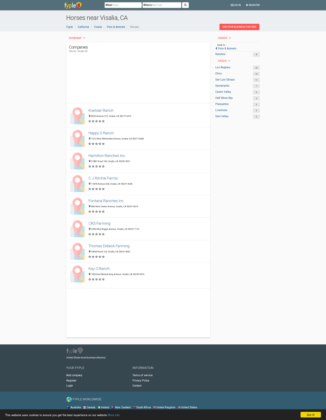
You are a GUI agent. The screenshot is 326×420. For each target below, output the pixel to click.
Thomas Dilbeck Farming (109, 246)
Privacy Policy (140, 380)
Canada (90, 407)
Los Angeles (222, 67)
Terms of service (142, 375)
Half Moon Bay (224, 98)
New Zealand (122, 407)
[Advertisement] (131, 79)
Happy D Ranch (101, 133)
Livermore (221, 110)
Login (69, 385)
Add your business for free (239, 26)
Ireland (104, 407)
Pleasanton (222, 104)
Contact (136, 385)
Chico (218, 73)
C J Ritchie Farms (103, 178)
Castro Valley (223, 91)
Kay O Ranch (99, 268)
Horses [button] (222, 38)
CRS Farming (99, 223)
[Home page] (73, 5)
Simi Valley (222, 116)
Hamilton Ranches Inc (106, 155)
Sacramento (222, 85)
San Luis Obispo (225, 79)
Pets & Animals (227, 48)
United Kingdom (165, 407)
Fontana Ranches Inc (106, 201)
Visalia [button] (222, 60)
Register (254, 5)
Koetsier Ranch (101, 110)
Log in (237, 5)
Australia (75, 407)
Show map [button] (75, 38)
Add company (74, 375)
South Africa (143, 407)
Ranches (220, 54)
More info (114, 415)
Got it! (311, 415)
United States (188, 407)
